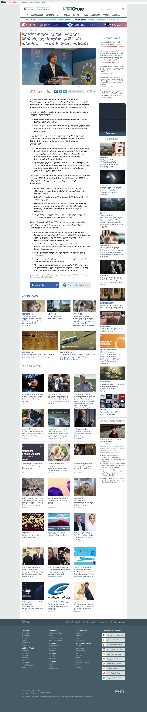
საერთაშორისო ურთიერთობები (66, 30)
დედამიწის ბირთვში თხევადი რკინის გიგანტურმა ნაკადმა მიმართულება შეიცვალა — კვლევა (33, 389)
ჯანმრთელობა (82, 631)
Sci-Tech (52, 643)
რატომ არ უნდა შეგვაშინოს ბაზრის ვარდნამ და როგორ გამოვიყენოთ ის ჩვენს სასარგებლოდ (113, 480)
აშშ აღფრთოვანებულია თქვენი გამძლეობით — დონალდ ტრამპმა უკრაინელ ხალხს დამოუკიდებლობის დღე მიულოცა (33, 562)
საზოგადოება (101, 19)
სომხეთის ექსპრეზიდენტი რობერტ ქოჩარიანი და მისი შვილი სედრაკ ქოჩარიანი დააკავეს (85, 528)
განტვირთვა (23, 2)
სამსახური (79, 660)
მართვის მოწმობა (34, 2)
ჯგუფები (29, 9)
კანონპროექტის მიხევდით (76, 244)
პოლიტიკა (91, 19)
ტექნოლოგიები (54, 645)
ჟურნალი (50, 15)
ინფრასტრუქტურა (28, 665)
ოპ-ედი (76, 15)
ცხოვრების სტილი (83, 643)
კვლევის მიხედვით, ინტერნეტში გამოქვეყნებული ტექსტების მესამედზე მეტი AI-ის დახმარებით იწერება (33, 424)
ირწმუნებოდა (68, 178)
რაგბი (51, 666)
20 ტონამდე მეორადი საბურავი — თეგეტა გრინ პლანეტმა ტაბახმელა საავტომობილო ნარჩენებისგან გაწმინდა (79, 345)
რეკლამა (116, 15)
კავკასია (24, 640)
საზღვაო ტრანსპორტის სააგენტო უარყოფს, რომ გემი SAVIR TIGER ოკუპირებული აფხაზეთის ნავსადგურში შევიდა (113, 473)
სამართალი (26, 662)
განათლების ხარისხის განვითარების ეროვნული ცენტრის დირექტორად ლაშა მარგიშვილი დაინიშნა (113, 465)
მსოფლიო (25, 638)
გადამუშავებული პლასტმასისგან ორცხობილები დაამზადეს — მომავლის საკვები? (85, 493)
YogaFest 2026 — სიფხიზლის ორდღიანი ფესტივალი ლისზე (33, 528)
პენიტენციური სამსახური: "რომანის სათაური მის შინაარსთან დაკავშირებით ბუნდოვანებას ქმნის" (112, 155)
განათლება (25, 653)
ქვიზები (85, 15)
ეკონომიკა (111, 19)
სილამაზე (79, 645)
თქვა (55, 259)
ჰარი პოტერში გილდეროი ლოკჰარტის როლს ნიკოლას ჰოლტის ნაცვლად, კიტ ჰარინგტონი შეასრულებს (113, 458)
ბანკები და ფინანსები (55, 633)
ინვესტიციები (44, 9)
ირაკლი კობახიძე (71, 275)
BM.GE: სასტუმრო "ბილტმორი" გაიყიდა (60, 310)
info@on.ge (34, 693)
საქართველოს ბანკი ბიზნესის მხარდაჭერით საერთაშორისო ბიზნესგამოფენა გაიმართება (33, 597)
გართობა (79, 655)
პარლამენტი (51, 30)
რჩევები (78, 667)
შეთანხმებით (76, 209)
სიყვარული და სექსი (82, 662)
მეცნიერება (52, 650)
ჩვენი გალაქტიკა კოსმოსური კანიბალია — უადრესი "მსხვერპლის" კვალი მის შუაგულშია (112, 183)
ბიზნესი (51, 635)
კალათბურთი (53, 668)
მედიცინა (78, 635)
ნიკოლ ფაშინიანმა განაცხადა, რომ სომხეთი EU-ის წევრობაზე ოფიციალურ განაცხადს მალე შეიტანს (112, 273)
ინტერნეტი (52, 648)
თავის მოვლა (80, 640)
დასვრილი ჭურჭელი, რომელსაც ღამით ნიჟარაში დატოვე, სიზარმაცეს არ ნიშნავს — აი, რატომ (112, 379)
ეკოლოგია (25, 650)
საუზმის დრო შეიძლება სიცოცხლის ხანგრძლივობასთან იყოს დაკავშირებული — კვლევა (59, 458)
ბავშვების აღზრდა (81, 638)
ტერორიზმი (26, 635)
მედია (24, 667)
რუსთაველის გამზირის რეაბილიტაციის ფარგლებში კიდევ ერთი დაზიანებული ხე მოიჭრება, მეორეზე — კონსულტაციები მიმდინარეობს (85, 313)
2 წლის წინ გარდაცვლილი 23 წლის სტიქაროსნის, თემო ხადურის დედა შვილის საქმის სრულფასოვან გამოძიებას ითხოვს (59, 562)
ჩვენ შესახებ (69, 622)
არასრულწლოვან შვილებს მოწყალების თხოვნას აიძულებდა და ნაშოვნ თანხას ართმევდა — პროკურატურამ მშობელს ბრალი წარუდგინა (112, 244)
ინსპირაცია (79, 665)
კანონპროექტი (67, 188)
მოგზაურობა (80, 648)
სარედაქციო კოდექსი (89, 622)
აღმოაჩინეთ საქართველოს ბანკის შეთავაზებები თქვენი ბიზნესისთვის (33, 458)
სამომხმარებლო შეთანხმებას (60, 696)
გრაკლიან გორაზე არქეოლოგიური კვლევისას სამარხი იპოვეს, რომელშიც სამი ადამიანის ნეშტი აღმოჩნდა (34, 313)
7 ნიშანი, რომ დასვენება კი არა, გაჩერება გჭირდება (112, 321)
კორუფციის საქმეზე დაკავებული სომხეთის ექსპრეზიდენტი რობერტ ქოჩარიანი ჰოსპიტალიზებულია (85, 424)
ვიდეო (67, 15)
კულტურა (53, 653)
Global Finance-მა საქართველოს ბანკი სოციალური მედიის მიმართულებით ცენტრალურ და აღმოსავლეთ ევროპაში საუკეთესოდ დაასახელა (112, 349)
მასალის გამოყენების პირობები (107, 622)
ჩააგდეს (45, 194)
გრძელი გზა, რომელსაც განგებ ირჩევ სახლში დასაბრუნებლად (112, 298)
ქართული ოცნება (58, 275)
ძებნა (43, 2)
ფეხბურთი (52, 664)
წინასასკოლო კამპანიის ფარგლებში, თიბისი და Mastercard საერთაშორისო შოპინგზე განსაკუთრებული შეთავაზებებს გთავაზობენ (85, 562)
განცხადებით (47, 126)
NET (58, 15)
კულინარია (79, 653)
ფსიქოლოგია (80, 633)
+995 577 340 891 (45, 693)
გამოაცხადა (38, 255)
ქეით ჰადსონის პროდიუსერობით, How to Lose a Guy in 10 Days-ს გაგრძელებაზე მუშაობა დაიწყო (85, 597)
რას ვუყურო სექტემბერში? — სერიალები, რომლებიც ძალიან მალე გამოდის (85, 458)
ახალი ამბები (13, 2)
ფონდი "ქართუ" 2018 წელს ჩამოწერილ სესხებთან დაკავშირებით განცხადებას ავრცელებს (59, 597)
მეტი (118, 19)
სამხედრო (25, 645)
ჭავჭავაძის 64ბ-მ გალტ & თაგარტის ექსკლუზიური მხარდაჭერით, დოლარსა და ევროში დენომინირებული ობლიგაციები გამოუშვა (59, 424)
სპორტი (52, 661)
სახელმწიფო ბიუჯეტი (55, 638)
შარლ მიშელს (46, 228)
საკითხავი (95, 15)
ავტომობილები (80, 650)
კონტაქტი (122, 622)
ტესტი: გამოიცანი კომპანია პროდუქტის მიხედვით (112, 404)
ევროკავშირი (46, 275)
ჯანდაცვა (25, 655)
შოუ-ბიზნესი (52, 658)
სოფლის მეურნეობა (55, 640)
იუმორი (78, 657)
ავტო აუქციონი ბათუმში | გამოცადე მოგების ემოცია (59, 528)
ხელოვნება (52, 656)
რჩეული (106, 15)
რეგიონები (25, 660)
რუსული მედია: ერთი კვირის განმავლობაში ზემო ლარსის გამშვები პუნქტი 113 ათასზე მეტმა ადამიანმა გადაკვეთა (33, 493)
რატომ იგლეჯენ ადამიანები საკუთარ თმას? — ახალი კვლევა (59, 493)
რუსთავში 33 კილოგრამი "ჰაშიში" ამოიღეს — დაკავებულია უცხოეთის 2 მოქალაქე (41, 344)
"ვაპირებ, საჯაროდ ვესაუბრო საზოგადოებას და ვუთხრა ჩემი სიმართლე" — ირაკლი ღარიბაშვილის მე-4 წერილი (59, 389)
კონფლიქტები (26, 642)
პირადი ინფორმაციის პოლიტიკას (82, 696)
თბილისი (25, 657)
